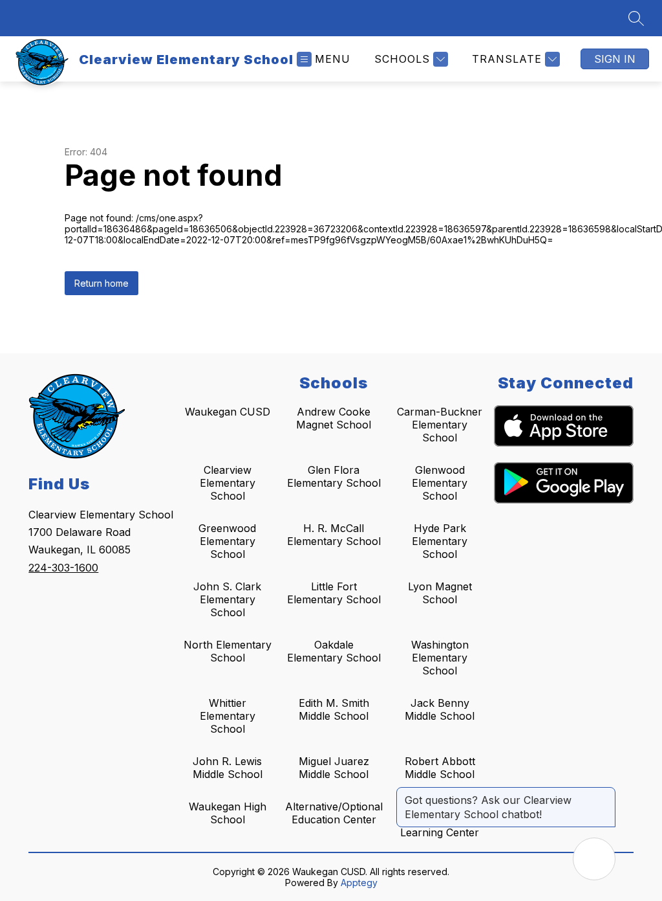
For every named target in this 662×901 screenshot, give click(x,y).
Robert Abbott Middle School (440, 768)
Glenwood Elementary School (439, 482)
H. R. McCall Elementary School (334, 535)
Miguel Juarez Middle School (334, 768)
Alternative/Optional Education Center (334, 813)
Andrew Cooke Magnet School (333, 418)
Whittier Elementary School (227, 715)
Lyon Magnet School (440, 593)
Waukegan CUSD (227, 411)
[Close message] (605, 793)
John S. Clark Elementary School (227, 599)
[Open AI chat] (594, 859)
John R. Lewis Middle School (227, 768)
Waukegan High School (227, 813)
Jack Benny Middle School (440, 709)
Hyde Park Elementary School (439, 541)
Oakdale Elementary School (334, 651)
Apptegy (359, 882)
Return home (101, 283)
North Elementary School (228, 651)
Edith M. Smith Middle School (334, 709)
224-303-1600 (63, 567)
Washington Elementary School (440, 657)
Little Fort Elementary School (334, 593)
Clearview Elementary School (227, 482)
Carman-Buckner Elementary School (439, 424)
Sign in (614, 58)
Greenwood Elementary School (227, 541)
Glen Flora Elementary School (334, 476)
